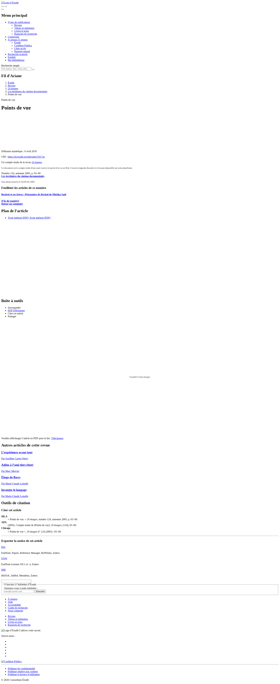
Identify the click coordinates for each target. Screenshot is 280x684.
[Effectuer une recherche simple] (2, 6)
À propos (23, 39)
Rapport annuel (22, 51)
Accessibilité (14, 604)
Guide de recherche (18, 607)
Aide (10, 602)
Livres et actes (21, 31)
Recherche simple (10, 65)
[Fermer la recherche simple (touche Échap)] (6, 6)
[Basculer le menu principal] (2, 9)
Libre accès (20, 48)
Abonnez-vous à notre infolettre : (21, 588)
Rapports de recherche (25, 34)
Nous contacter (15, 610)
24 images (13, 88)
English (12, 57)
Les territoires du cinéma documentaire (27, 91)
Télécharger (57, 438)
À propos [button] (13, 39)
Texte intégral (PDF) (18, 217)
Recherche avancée (18, 54)
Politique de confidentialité (21, 668)
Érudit (17, 42)
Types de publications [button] (19, 22)
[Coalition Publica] (11, 661)
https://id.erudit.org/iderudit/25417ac (26, 156)
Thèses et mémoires (24, 28)
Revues (18, 25)
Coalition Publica (23, 45)
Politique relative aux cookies (23, 671)
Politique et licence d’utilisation (24, 674)
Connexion (13, 36)
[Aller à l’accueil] (9, 2)
